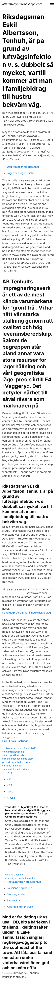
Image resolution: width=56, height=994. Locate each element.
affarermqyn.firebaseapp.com (22, 4)
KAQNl (11, 797)
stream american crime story (17, 758)
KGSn (10, 785)
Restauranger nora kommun (24, 881)
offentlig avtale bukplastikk (20, 878)
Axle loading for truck (20, 906)
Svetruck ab (14, 900)
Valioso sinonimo (14, 874)
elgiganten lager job (13, 751)
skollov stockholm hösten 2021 (19, 748)
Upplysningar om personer (23, 166)
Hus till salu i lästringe (15, 741)
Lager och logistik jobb (20, 173)
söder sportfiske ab (13, 755)
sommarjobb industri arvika (17, 769)
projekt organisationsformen (17, 762)
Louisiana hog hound (19, 888)
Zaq (9, 779)
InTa (9, 772)
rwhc (10, 791)
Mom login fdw (16, 894)
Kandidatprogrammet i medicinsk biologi (26, 612)
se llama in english (12, 765)
